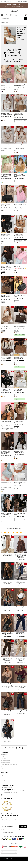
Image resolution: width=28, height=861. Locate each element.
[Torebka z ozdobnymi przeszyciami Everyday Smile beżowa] (7, 164)
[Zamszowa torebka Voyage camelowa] (20, 224)
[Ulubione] (20, 15)
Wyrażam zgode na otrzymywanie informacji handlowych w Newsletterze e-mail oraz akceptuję (14, 831)
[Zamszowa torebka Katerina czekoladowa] (20, 315)
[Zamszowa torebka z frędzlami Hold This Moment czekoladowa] (7, 255)
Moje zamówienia (5, 776)
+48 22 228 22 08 (7, 1)
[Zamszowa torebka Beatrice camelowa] (20, 411)
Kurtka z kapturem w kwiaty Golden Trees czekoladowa (7, 608)
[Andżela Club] (12, 15)
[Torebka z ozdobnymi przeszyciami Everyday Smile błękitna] (7, 472)
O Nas (2, 756)
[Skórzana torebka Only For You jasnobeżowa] (20, 74)
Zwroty (2, 766)
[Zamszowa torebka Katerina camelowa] (20, 347)
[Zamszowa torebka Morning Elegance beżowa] (20, 103)
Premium (3, 202)
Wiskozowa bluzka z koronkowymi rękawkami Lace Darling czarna (7, 633)
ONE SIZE (3, 89)
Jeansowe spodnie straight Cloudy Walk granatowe (20, 711)
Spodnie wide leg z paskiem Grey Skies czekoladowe (7, 659)
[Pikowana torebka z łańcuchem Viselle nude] (7, 135)
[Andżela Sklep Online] (14, 10)
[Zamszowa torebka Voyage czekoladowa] (20, 441)
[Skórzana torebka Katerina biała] (20, 379)
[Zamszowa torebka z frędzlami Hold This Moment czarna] (7, 224)
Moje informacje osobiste (6, 780)
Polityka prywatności (5, 760)
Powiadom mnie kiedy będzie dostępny (20, 121)
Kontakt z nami (4, 754)
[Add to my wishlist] (11, 80)
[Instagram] (19, 747)
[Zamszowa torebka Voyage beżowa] (20, 135)
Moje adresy (4, 778)
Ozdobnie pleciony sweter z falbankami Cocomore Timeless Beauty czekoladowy (21, 556)
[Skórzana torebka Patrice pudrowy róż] (20, 255)
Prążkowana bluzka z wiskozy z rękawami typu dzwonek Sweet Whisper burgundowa (20, 685)
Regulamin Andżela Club (6, 775)
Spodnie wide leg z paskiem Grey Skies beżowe (20, 659)
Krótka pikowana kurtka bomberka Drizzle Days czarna (7, 738)
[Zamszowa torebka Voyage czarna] (7, 379)
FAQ (2, 768)
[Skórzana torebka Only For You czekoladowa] (7, 347)
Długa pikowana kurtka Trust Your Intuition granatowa (20, 582)
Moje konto (4, 772)
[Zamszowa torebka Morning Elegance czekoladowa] (7, 441)
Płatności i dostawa (5, 762)
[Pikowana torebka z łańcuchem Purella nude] (7, 103)
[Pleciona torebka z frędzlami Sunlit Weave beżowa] (20, 164)
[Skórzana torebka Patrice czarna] (20, 285)
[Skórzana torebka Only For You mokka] (7, 315)
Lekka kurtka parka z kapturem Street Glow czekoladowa (7, 582)
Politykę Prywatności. (8, 832)
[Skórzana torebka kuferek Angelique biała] (20, 472)
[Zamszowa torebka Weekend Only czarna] (7, 194)
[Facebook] (16, 747)
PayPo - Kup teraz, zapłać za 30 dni (9, 764)
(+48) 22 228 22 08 (9, 789)
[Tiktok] (23, 748)
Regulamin (3, 758)
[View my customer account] (16, 15)
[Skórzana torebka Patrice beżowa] (7, 74)
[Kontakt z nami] (16, 1)
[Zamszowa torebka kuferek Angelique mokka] (7, 285)
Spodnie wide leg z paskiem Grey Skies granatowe (20, 633)
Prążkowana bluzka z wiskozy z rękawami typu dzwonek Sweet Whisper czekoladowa (7, 712)
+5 (5, 521)
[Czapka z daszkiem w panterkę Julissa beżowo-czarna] (7, 411)
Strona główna (4, 22)
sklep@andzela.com (22, 1)
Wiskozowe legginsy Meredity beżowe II (7, 555)
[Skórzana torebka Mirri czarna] (20, 503)
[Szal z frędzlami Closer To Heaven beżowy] (7, 503)
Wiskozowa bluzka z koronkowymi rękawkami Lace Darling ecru (20, 608)
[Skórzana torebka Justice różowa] (20, 194)
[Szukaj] (25, 18)
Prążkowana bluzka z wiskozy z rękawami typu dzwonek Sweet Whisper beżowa (7, 685)
